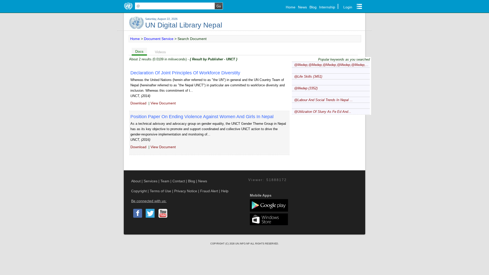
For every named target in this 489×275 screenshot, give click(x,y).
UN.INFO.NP (242, 243)
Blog (313, 7)
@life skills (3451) (308, 76)
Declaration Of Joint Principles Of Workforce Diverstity (185, 72)
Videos (160, 52)
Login (347, 7)
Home (290, 7)
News (302, 7)
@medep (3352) (306, 88)
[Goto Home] (128, 9)
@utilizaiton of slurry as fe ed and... (322, 112)
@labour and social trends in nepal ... (323, 100)
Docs (139, 51)
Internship (327, 7)
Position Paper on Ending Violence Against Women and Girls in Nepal (202, 116)
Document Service (158, 39)
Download (138, 103)
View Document (163, 103)
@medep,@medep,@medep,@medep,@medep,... (331, 65)
